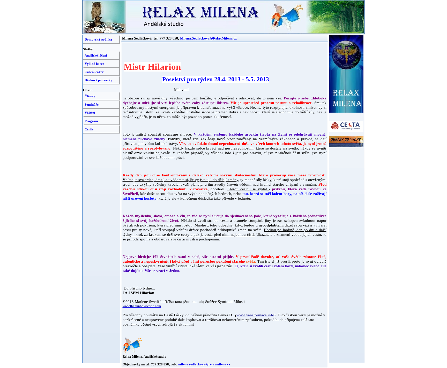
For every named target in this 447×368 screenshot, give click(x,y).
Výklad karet (94, 64)
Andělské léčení (96, 55)
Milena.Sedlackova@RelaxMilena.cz (208, 38)
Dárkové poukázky (98, 80)
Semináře (92, 104)
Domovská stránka (98, 39)
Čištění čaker (94, 72)
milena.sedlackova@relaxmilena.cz (204, 364)
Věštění (90, 113)
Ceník (89, 129)
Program (91, 121)
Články (90, 96)
